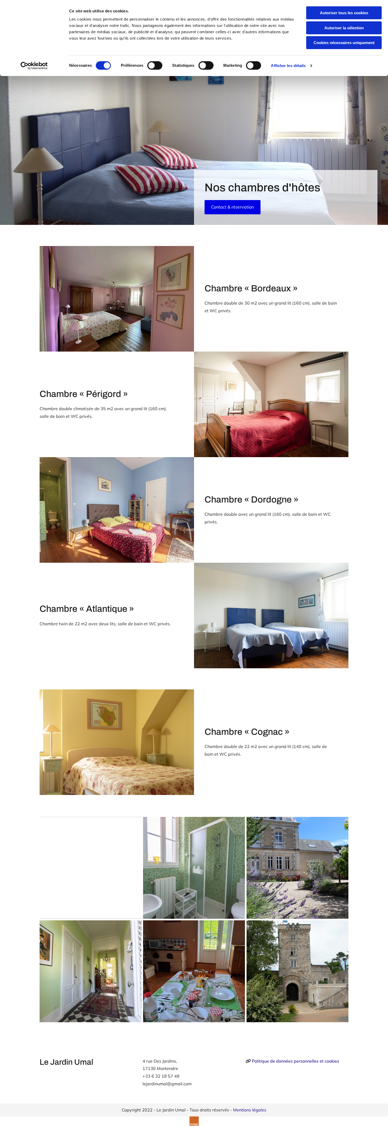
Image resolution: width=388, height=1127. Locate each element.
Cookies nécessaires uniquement (344, 42)
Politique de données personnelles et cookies (295, 1061)
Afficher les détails (288, 65)
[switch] (154, 65)
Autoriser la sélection (344, 28)
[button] (233, 207)
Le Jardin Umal (66, 1062)
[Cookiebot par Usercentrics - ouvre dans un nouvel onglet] (34, 66)
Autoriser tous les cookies (344, 13)
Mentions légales (249, 1109)
